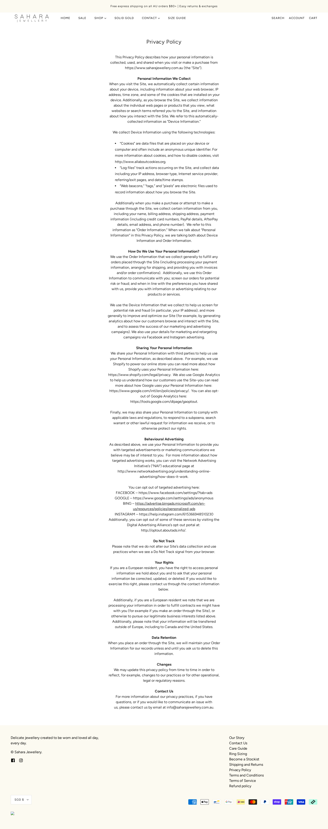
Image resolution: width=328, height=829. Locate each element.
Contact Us (238, 743)
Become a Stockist (244, 759)
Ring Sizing (238, 754)
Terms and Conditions (246, 775)
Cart (313, 18)
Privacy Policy (240, 770)
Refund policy (240, 786)
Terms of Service (242, 780)
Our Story (236, 738)
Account (297, 18)
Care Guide (238, 748)
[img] (13, 760)
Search (278, 18)
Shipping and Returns (246, 764)
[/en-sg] (32, 18)
